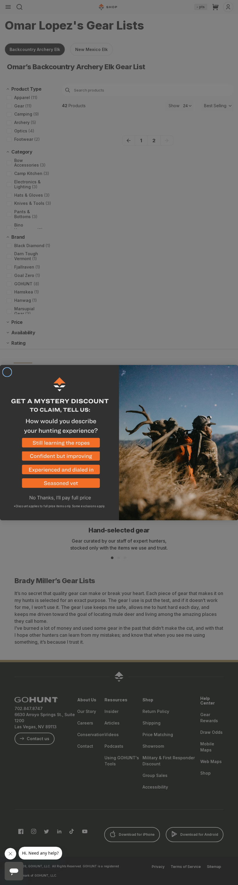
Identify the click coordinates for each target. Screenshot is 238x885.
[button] (59, 444)
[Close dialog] (7, 372)
